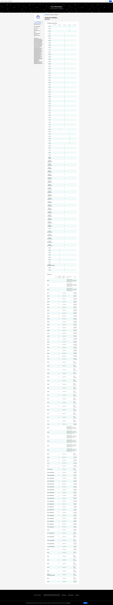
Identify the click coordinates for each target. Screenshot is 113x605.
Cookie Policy (68, 602)
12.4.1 (49, 143)
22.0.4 (50, 42)
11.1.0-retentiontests (50, 543)
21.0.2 (50, 82)
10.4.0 (50, 257)
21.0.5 (50, 75)
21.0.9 (50, 66)
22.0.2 (50, 47)
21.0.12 (49, 59)
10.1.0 (50, 267)
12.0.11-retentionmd (50, 495)
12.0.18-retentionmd (50, 475)
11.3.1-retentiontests (50, 533)
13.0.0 (50, 129)
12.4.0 (50, 145)
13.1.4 (50, 117)
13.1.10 (50, 103)
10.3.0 (50, 259)
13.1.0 (50, 126)
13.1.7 (50, 110)
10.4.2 (50, 252)
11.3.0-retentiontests (50, 536)
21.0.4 (50, 77)
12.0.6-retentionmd (50, 509)
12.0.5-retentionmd (50, 512)
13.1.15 (50, 91)
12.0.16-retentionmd (50, 481)
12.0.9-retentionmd (50, 501)
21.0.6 (50, 73)
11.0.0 (50, 247)
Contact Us (77, 595)
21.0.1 (50, 84)
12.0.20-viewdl (49, 469)
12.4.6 (50, 131)
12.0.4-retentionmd (50, 515)
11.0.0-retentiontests (50, 546)
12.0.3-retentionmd (50, 518)
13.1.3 (50, 119)
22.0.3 (50, 45)
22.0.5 (50, 40)
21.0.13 (49, 56)
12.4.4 (50, 136)
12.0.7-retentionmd (50, 506)
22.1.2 (50, 31)
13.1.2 (50, 122)
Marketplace (47, 14)
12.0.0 (50, 228)
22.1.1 (49, 33)
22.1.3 (50, 28)
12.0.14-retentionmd (50, 486)
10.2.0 (50, 261)
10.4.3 (50, 250)
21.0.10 (49, 63)
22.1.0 (50, 35)
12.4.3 (50, 138)
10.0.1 (48, 581)
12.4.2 (50, 140)
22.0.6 (50, 38)
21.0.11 (50, 61)
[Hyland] (37, 595)
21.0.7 (50, 70)
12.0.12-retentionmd (50, 492)
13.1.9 (50, 105)
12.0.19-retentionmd (50, 472)
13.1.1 (49, 124)
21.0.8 (50, 68)
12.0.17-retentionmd (50, 478)
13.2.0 (50, 89)
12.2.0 (50, 152)
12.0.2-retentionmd (50, 521)
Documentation (70, 595)
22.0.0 (50, 52)
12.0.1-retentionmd (50, 524)
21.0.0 (50, 87)
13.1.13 (50, 96)
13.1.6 (50, 112)
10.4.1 (50, 254)
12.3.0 (50, 147)
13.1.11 (50, 101)
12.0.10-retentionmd (50, 498)
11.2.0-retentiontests (50, 540)
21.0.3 (50, 80)
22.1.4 (50, 26)
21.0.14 (49, 54)
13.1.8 (50, 108)
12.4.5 (50, 133)
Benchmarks (64, 595)
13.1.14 (50, 94)
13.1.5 (50, 115)
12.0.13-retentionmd (50, 489)
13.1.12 (50, 98)
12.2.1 (50, 150)
